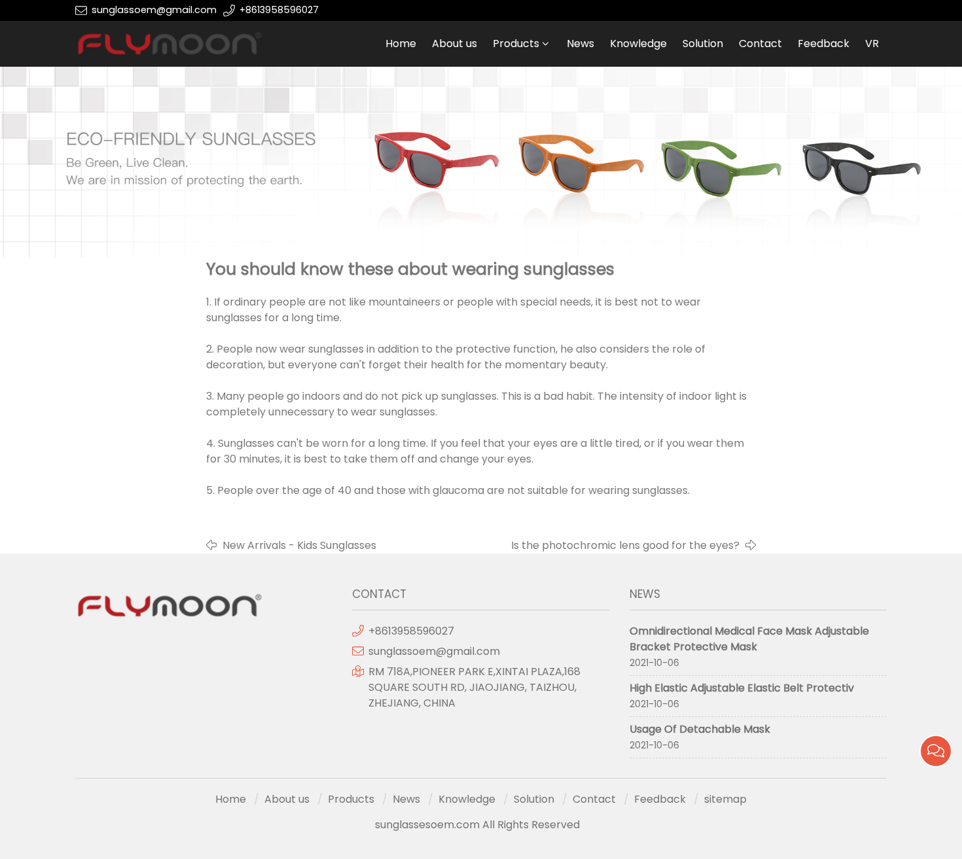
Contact (760, 43)
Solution (703, 43)
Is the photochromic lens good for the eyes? (625, 545)
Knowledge (638, 43)
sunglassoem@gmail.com (154, 9)
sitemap (725, 799)
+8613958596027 (279, 9)
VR (872, 43)
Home (400, 43)
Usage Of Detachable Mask (700, 729)
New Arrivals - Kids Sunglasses (299, 545)
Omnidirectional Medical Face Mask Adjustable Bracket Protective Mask (749, 638)
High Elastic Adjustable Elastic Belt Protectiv (742, 687)
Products (516, 43)
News (580, 43)
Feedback (823, 43)
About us (454, 43)
